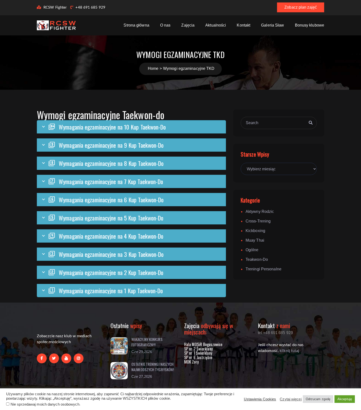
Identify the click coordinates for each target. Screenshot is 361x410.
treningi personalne (263, 269)
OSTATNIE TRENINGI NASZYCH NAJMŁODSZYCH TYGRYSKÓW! (152, 366)
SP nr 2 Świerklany (198, 349)
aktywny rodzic (260, 211)
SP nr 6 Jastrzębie (198, 357)
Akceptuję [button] (344, 399)
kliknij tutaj (289, 351)
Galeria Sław (272, 25)
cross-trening (258, 221)
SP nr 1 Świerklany (198, 353)
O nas (165, 25)
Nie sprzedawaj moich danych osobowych (45, 404)
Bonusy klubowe (309, 25)
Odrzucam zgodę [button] (318, 399)
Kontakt (243, 25)
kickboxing (255, 231)
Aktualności (215, 25)
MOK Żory (191, 362)
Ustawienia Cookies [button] (260, 399)
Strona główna (136, 25)
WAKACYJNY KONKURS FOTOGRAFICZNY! (147, 342)
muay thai (255, 240)
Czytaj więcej (290, 399)
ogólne (252, 250)
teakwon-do (257, 259)
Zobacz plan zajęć (300, 7)
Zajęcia (187, 25)
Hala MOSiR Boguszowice (203, 344)
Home (153, 68)
